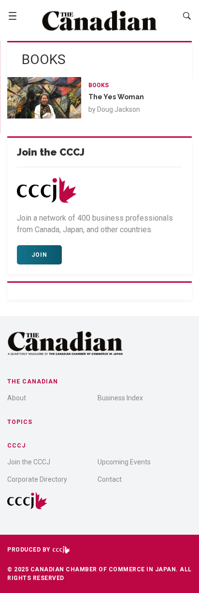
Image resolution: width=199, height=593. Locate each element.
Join (39, 254)
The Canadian (32, 381)
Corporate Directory (37, 479)
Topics (19, 422)
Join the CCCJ (28, 462)
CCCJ (16, 445)
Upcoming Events (124, 462)
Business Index (120, 398)
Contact (110, 479)
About (16, 398)
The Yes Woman (116, 97)
